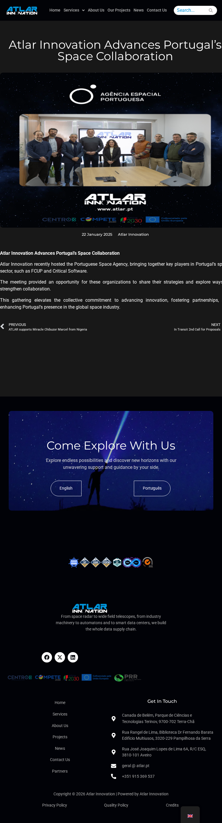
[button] (74, 10)
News (139, 10)
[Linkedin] (73, 657)
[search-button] (211, 11)
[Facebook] (47, 657)
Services (71, 10)
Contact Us (157, 10)
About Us (96, 10)
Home (54, 10)
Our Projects (119, 10)
